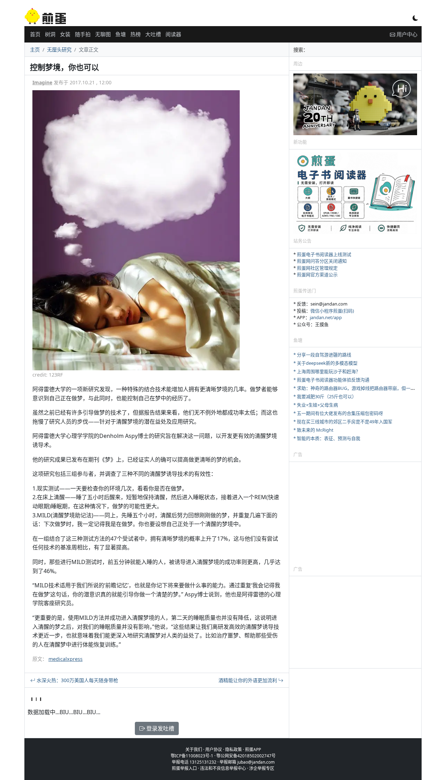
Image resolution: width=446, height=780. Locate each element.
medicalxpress (65, 659)
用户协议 (213, 749)
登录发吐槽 (159, 728)
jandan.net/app (326, 317)
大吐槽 (153, 34)
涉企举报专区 (261, 768)
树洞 (50, 34)
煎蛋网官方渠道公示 (317, 274)
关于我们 (193, 749)
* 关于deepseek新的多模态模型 (325, 363)
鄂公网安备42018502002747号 (246, 756)
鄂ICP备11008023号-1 (192, 756)
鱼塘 (120, 34)
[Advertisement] (355, 513)
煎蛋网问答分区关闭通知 (322, 261)
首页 (35, 34)
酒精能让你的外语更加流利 (248, 680)
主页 (35, 49)
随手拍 (83, 34)
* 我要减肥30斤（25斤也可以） (324, 396)
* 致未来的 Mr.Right (313, 430)
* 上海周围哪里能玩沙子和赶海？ (326, 371)
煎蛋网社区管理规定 (317, 268)
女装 (65, 34)
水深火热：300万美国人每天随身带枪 (76, 680)
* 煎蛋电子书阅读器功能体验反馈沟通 (331, 380)
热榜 (135, 34)
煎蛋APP (253, 749)
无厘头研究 (59, 49)
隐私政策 (233, 749)
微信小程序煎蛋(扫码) (332, 311)
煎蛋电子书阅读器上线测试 (324, 254)
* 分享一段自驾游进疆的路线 (322, 355)
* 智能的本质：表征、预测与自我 (326, 438)
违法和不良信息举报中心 (223, 768)
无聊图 (103, 34)
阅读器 (173, 34)
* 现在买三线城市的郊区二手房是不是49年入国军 (342, 421)
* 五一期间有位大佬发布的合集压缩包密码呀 (338, 413)
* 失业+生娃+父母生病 (315, 405)
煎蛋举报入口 (184, 768)
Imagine (42, 82)
